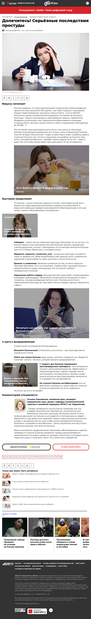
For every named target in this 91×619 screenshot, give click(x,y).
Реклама (18, 563)
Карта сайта (62, 566)
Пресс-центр (80, 563)
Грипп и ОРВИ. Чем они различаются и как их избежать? (33, 504)
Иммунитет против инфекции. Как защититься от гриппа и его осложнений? (40, 497)
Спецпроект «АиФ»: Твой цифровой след (45, 10)
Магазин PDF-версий (22, 566)
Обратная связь (38, 566)
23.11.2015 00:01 (7, 17)
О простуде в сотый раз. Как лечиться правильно (30, 481)
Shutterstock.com (15, 92)
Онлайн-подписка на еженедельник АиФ (58, 563)
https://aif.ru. (68, 600)
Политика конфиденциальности (27, 603)
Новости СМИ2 (9, 514)
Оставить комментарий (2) (71, 447)
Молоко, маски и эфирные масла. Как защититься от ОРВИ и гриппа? (38, 489)
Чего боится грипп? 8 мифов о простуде (42, 188)
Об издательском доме (32, 563)
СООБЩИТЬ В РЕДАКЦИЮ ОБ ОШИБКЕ (28, 569)
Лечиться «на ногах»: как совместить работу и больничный (46, 329)
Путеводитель (51, 566)
